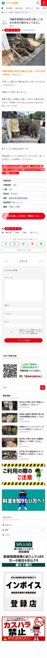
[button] (6, 244)
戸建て (25, 232)
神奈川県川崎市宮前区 (18, 198)
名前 (6, 305)
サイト (6, 322)
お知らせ (8, 525)
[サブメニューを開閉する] (42, 530)
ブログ (7, 535)
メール (7, 314)
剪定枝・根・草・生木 (12, 30)
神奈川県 (9, 232)
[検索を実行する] (42, 387)
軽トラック (34, 232)
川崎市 (17, 232)
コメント (8, 277)
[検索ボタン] (38, 3)
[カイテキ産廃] (10, 3)
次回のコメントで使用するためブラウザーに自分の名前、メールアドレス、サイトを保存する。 (30, 331)
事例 (6, 530)
